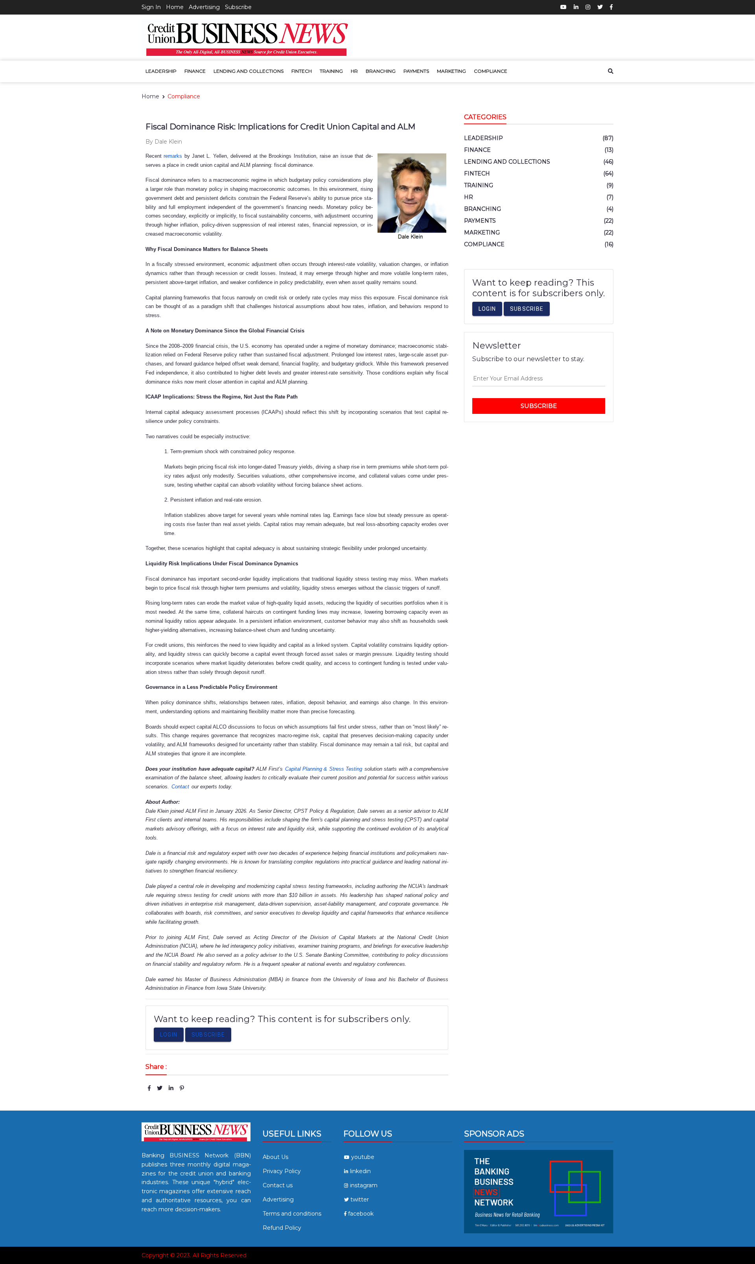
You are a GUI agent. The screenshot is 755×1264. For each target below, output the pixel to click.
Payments (416, 71)
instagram (364, 1185)
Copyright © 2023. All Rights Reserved (194, 1255)
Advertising (204, 7)
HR (354, 71)
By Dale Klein (163, 141)
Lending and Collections (249, 71)
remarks (173, 156)
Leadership (161, 71)
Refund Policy (282, 1227)
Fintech (301, 71)
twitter (359, 1199)
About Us (275, 1157)
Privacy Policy (282, 1171)
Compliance (490, 71)
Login (168, 1034)
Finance (195, 71)
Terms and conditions (292, 1213)
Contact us (278, 1185)
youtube (362, 1157)
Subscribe (238, 7)
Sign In (151, 7)
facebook (361, 1213)
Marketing (451, 71)
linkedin (360, 1171)
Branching (381, 71)
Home (175, 7)
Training (331, 71)
